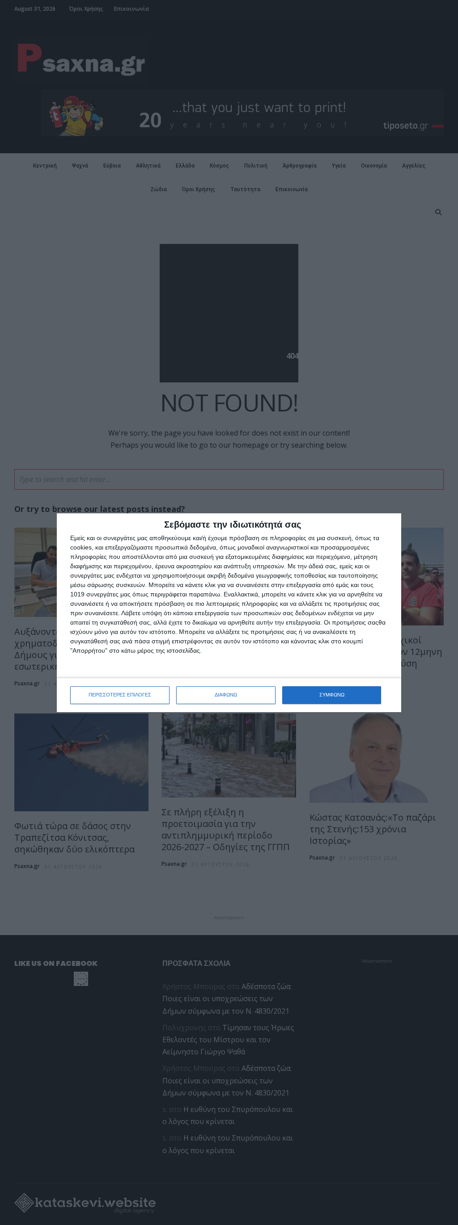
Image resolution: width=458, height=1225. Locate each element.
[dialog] (229, 612)
